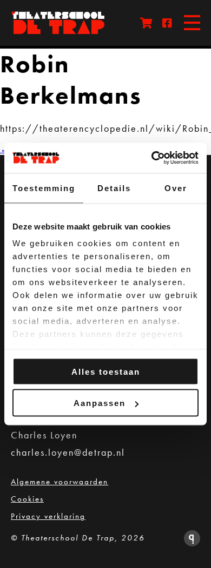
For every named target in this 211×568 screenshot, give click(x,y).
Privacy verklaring (48, 516)
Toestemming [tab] (43, 187)
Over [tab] (175, 187)
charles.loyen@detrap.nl (68, 452)
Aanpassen (100, 403)
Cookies (27, 498)
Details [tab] (114, 187)
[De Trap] (65, 23)
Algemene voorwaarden (59, 481)
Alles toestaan (105, 371)
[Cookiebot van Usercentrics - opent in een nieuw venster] (152, 158)
